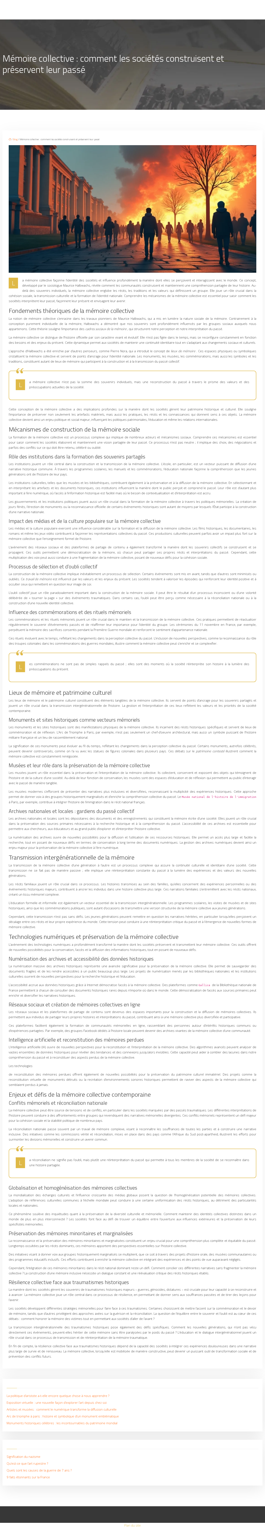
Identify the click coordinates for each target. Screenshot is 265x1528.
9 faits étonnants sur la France (28, 1477)
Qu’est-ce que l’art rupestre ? (27, 1463)
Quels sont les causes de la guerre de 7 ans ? (39, 1470)
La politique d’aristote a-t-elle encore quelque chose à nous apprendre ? (58, 1396)
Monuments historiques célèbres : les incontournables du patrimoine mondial (62, 1423)
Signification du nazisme (23, 1456)
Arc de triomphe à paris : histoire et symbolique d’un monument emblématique (63, 1416)
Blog (15, 139)
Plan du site (132, 1525)
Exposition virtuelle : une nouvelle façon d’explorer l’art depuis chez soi (57, 1402)
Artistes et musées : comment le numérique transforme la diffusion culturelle (62, 1409)
